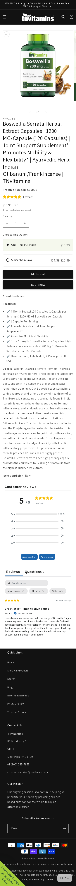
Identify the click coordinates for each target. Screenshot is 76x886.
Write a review (47, 556)
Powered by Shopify (46, 858)
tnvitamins (33, 858)
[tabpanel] (38, 610)
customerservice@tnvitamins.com (28, 772)
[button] (5, 17)
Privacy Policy (15, 703)
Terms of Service (17, 712)
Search (11, 678)
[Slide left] (30, 112)
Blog (10, 687)
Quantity (7, 216)
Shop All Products (17, 670)
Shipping (7, 210)
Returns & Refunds (18, 695)
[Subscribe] (64, 828)
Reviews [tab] (14, 571)
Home (10, 662)
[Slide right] (46, 112)
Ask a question (29, 556)
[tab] (34, 572)
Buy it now (38, 284)
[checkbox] (57, 591)
